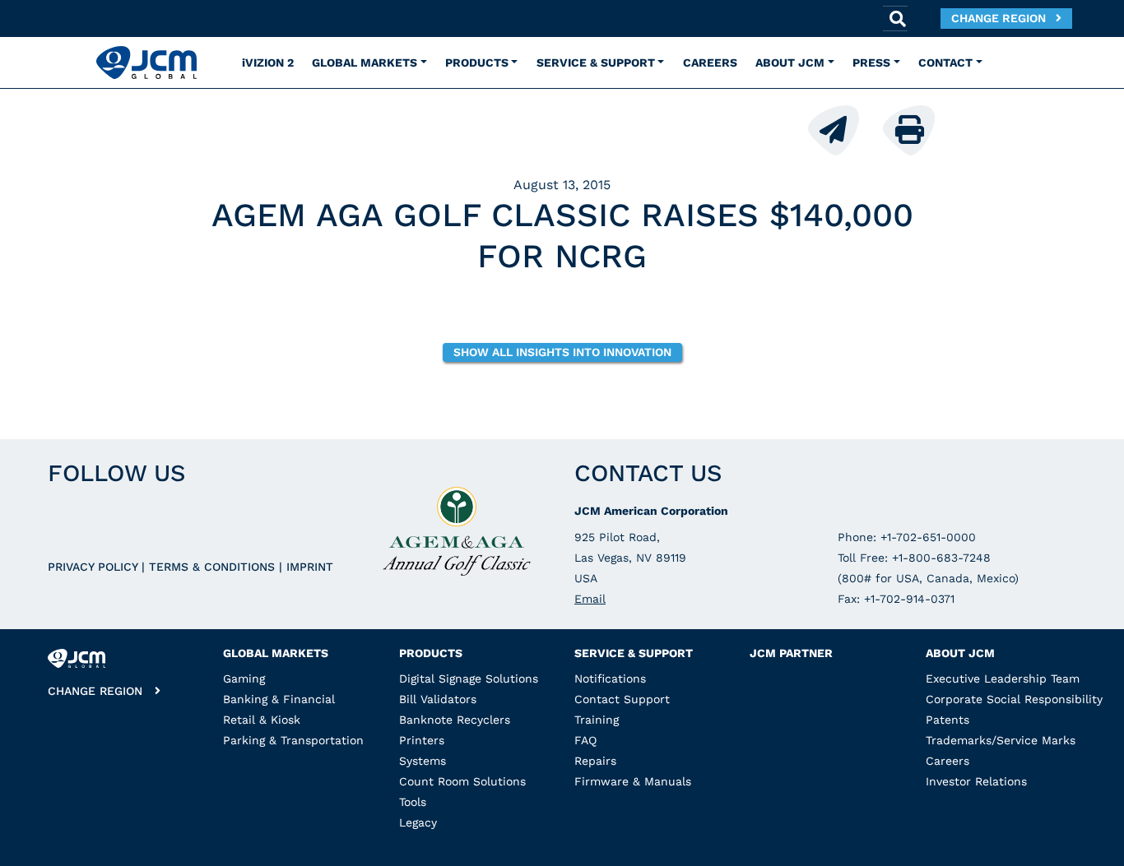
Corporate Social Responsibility (1014, 699)
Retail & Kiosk (261, 719)
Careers (947, 760)
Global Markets (275, 653)
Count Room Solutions (462, 781)
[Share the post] (843, 129)
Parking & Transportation (293, 740)
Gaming (244, 678)
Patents (947, 719)
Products (430, 653)
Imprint (309, 566)
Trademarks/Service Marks (1000, 740)
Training (596, 719)
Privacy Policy (95, 566)
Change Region (1003, 18)
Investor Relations (976, 781)
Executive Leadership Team (1003, 678)
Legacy (418, 822)
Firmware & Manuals (632, 781)
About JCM (960, 653)
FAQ (585, 740)
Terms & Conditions (214, 566)
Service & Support (633, 653)
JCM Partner (791, 653)
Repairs (595, 760)
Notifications (610, 678)
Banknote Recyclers (454, 719)
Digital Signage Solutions (468, 678)
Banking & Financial (279, 699)
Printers (421, 740)
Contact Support (622, 699)
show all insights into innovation (562, 352)
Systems (422, 760)
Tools (412, 801)
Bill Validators (437, 699)
